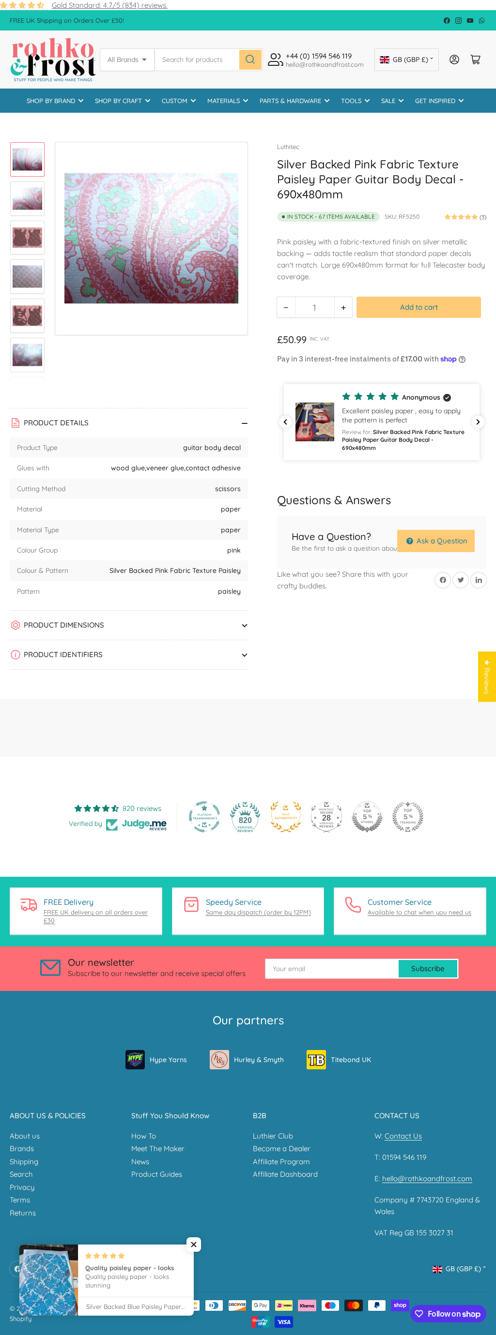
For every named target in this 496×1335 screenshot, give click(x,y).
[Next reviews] (478, 422)
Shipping (24, 1161)
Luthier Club (273, 1135)
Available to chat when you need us (419, 912)
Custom (174, 101)
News (140, 1161)
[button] (382, 422)
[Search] (250, 59)
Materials (223, 101)
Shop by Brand (51, 101)
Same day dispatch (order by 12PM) (258, 912)
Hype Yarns (168, 1059)
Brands (22, 1148)
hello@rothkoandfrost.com (427, 1178)
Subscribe (428, 968)
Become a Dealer (281, 1148)
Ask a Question (441, 540)
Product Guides (156, 1174)
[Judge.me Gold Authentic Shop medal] (285, 816)
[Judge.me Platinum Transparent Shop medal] (204, 816)
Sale (388, 101)
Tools (351, 101)
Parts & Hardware (290, 101)
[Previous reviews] (285, 422)
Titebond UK (351, 1059)
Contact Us (403, 1135)
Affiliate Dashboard (285, 1174)
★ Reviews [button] (487, 676)
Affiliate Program (281, 1161)
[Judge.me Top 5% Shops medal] (367, 816)
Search (21, 1174)
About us (25, 1135)
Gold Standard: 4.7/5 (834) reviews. (110, 5)
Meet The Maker (158, 1148)
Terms (20, 1199)
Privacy (22, 1187)
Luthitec (288, 146)
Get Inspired (435, 101)
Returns (23, 1212)
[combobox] (209, 59)
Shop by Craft (118, 101)
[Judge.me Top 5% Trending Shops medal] (407, 816)
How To (143, 1135)
